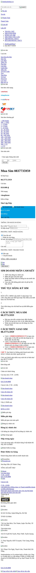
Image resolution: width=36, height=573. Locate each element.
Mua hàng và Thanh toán (20, 487)
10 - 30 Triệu (5, 130)
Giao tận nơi (7, 235)
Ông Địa (3, 64)
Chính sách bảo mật (14, 492)
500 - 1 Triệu (5, 122)
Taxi (2, 73)
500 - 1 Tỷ (4, 144)
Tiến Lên (3, 70)
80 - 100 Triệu (5, 135)
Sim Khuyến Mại (6, 57)
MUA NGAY (5, 266)
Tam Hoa (4, 75)
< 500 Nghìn (5, 121)
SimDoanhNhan (10, 44)
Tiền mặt (5, 253)
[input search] (22, 7)
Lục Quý (3, 80)
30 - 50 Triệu (5, 131)
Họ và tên (4, 226)
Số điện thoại (5, 228)
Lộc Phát (3, 60)
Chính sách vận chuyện (21, 491)
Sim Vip (3, 59)
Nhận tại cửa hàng (8, 237)
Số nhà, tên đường (7, 239)
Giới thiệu (4, 487)
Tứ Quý (3, 77)
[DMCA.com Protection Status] (5, 501)
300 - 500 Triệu (6, 142)
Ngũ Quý (4, 79)
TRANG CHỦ (9, 31)
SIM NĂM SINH (10, 33)
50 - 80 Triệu (5, 133)
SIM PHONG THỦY (12, 39)
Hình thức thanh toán (7, 491)
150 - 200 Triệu (6, 139)
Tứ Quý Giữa (5, 71)
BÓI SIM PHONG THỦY (13, 40)
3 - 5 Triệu (4, 126)
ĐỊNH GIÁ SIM (10, 35)
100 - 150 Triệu (6, 137)
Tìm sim (5, 162)
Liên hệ (9, 487)
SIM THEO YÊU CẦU (12, 37)
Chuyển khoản (7, 255)
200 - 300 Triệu (6, 141)
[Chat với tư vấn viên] (8, 571)
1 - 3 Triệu (4, 124)
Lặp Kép (3, 66)
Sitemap (11, 489)
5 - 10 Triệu (4, 128)
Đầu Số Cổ (4, 82)
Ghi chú (3, 246)
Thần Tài (4, 62)
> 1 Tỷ (3, 146)
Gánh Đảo (4, 68)
